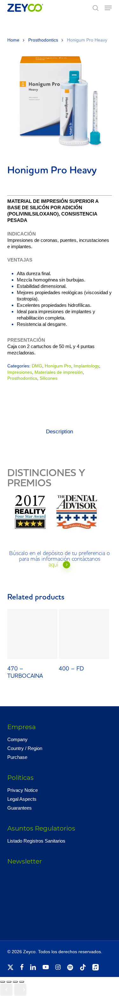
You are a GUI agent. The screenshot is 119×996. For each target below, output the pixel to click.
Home (13, 40)
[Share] (15, 982)
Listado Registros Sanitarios (36, 841)
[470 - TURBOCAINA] (32, 634)
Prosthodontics (43, 40)
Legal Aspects (21, 799)
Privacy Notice (22, 790)
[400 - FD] (84, 634)
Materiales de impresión (59, 372)
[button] (108, 8)
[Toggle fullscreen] (8, 982)
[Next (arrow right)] (20, 989)
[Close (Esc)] (21, 982)
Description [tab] (59, 432)
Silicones (48, 378)
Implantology (86, 365)
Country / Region (24, 748)
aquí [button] (53, 565)
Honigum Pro (58, 365)
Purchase (17, 757)
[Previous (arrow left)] (6, 989)
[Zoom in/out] (2, 982)
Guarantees (19, 808)
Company (17, 739)
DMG (37, 365)
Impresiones (19, 372)
